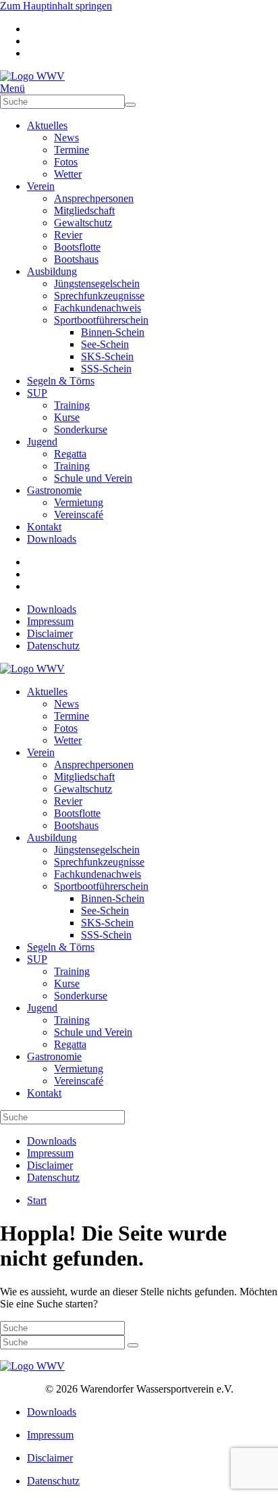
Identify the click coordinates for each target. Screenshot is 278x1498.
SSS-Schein (106, 368)
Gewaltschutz (83, 222)
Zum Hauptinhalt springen (56, 5)
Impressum (50, 621)
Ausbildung (52, 271)
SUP (37, 393)
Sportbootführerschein (101, 320)
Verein (41, 186)
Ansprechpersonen (94, 198)
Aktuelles (47, 125)
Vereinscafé (78, 514)
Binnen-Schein (112, 332)
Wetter (68, 174)
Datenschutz (53, 645)
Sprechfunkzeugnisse (99, 295)
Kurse (67, 417)
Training (72, 405)
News (66, 137)
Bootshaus (76, 259)
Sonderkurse (80, 429)
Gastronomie (54, 490)
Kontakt (44, 526)
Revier (68, 235)
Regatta (70, 453)
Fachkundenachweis (97, 308)
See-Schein (105, 344)
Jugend (42, 441)
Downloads (51, 539)
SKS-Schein (107, 356)
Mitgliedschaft (84, 210)
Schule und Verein (93, 478)
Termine (71, 149)
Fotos (66, 162)
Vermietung (78, 502)
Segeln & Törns (60, 380)
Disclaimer (50, 633)
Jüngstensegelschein (97, 283)
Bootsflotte (77, 247)
